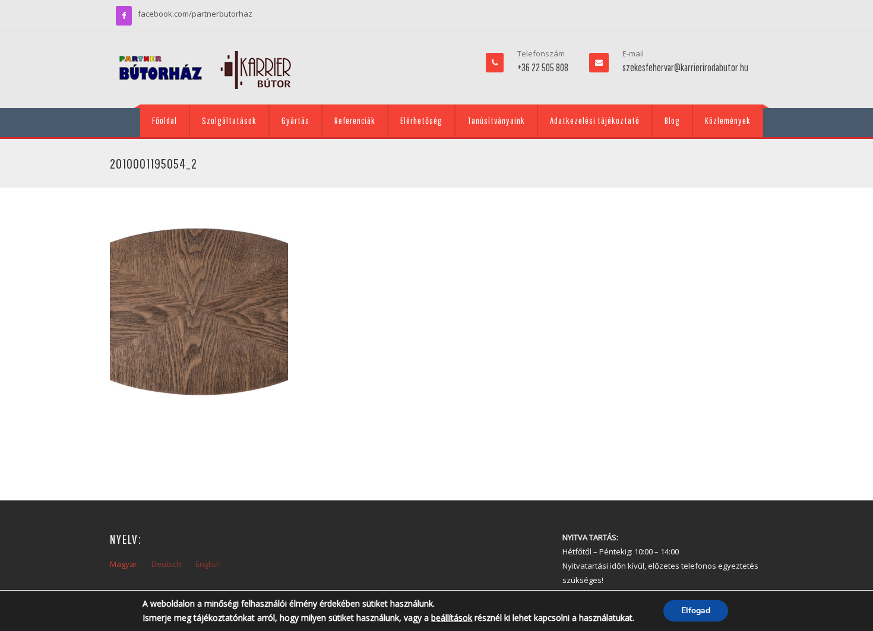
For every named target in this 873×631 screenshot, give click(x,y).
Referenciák (354, 120)
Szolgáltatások (229, 120)
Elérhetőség (421, 120)
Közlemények (728, 120)
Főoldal (164, 120)
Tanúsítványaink (496, 120)
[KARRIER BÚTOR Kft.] (205, 70)
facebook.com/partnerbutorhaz (195, 13)
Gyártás (295, 120)
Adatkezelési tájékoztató (595, 120)
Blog (672, 120)
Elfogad (695, 610)
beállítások (451, 617)
